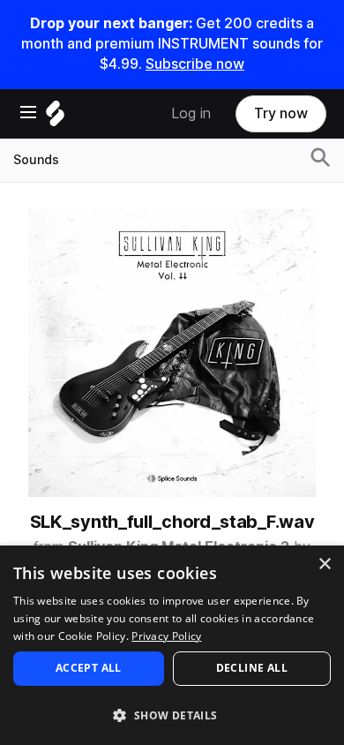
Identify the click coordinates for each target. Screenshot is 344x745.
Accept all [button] (89, 667)
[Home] (55, 118)
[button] (172, 714)
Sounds (36, 160)
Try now (281, 113)
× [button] (324, 564)
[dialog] (172, 645)
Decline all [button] (252, 667)
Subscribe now (195, 64)
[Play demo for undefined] (172, 353)
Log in (191, 113)
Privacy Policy (166, 635)
